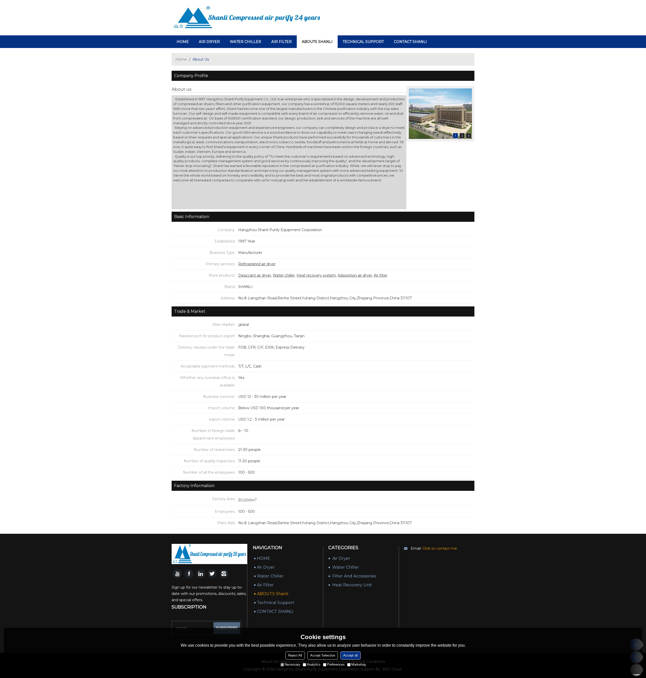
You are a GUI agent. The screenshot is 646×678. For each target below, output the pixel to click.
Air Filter (281, 41)
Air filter (380, 275)
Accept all (350, 655)
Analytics (313, 664)
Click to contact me (439, 548)
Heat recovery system (316, 275)
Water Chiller (245, 41)
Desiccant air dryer (254, 275)
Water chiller (284, 275)
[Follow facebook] (189, 573)
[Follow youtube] (177, 573)
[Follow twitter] (212, 573)
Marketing (358, 664)
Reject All (295, 655)
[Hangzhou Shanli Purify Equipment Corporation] (247, 17)
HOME (183, 41)
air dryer (209, 41)
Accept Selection (322, 655)
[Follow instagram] (223, 573)
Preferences (336, 664)
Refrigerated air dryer (257, 264)
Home (181, 59)
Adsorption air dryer (355, 275)
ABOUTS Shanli (317, 41)
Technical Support (363, 41)
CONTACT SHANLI (410, 41)
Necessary (292, 664)
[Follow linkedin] (200, 573)
